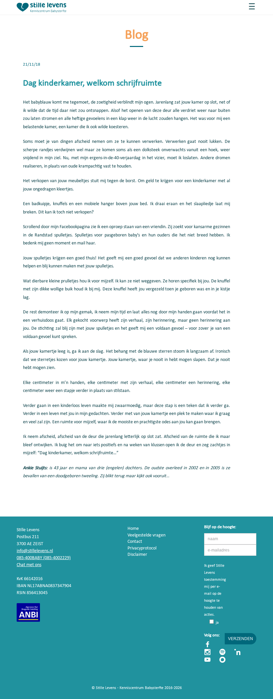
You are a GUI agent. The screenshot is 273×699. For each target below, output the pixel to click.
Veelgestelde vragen (146, 535)
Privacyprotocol (142, 548)
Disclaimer (137, 554)
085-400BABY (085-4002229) (44, 557)
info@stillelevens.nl (35, 550)
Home (133, 528)
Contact (135, 541)
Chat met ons (29, 564)
